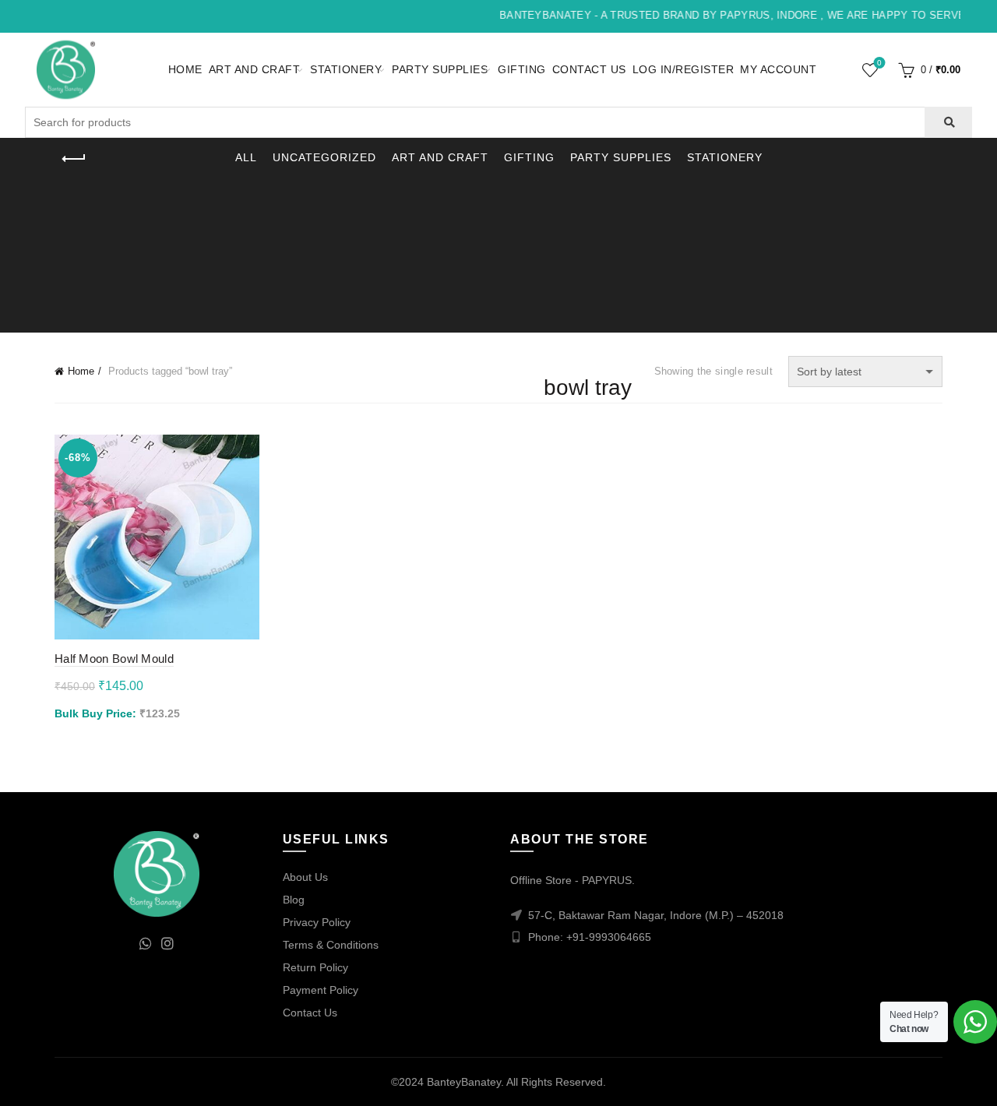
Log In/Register (683, 69)
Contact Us (589, 69)
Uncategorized (324, 157)
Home (185, 69)
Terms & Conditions (331, 945)
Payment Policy (320, 990)
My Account (778, 69)
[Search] (948, 122)
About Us (305, 877)
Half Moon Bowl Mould (114, 658)
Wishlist (879, 62)
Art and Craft (255, 69)
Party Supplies (440, 69)
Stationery (346, 69)
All (246, 157)
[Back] (74, 158)
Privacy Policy (317, 922)
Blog (294, 899)
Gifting (522, 69)
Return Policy (315, 967)
